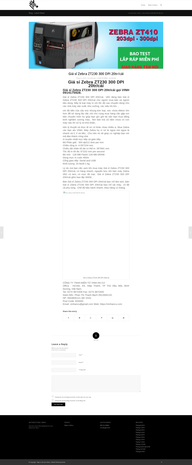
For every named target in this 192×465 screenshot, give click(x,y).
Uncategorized (105, 428)
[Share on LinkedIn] (112, 318)
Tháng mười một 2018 (143, 447)
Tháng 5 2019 (140, 432)
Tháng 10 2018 (140, 449)
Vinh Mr (113, 78)
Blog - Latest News (37, 13)
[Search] (161, 5)
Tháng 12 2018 (140, 444)
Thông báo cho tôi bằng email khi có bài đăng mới (70, 400)
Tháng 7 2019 (140, 428)
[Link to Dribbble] (161, 462)
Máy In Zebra (152, 5)
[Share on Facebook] (68, 318)
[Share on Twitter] (79, 318)
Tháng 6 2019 (140, 430)
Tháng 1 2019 (140, 442)
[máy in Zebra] (96, 45)
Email (81, 362)
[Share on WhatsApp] (90, 318)
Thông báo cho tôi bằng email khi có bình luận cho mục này (73, 397)
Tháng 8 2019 (140, 425)
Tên (80, 355)
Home (143, 5)
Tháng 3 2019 (140, 437)
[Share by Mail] (123, 318)
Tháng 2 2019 (140, 439)
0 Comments (92, 78)
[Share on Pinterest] (101, 318)
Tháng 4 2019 (140, 435)
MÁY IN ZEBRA (103, 78)
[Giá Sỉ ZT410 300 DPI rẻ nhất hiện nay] (190, 232)
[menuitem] (161, 5)
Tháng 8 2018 (140, 451)
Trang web (82, 370)
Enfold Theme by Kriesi (58, 462)
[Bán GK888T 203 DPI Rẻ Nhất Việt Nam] (1, 232)
